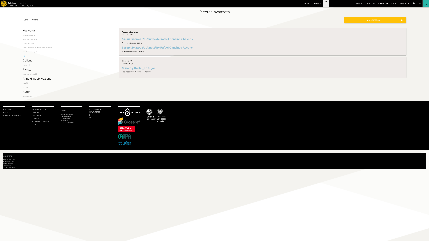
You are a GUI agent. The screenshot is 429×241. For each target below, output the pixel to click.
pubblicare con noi (387, 3)
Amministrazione (39, 110)
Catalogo (7, 113)
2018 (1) (25, 87)
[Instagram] (100, 117)
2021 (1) (25, 83)
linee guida (404, 3)
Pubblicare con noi (12, 116)
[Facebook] (100, 115)
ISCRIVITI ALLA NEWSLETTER (95, 111)
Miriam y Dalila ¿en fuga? (138, 68)
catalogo (370, 3)
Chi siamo (7, 110)
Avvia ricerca (385, 20)
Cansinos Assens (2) (29, 35)
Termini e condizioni (41, 122)
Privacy (35, 119)
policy (359, 3)
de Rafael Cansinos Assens (157, 39)
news (326, 3)
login (34, 125)
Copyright (37, 116)
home (306, 3)
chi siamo (317, 3)
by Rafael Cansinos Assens (157, 47)
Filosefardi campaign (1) (30, 52)
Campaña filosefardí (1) (30, 43)
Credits (35, 113)
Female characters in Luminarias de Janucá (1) (37, 47)
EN (420, 3)
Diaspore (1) (26, 65)
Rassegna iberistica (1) (30, 74)
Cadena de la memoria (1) (31, 39)
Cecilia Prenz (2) (28, 96)
